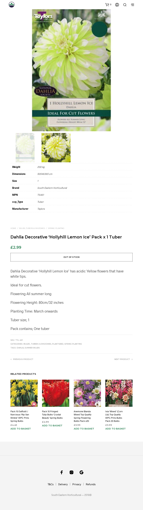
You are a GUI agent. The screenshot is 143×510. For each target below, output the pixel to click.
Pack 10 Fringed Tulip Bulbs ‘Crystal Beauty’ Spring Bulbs (52, 414)
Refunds (91, 484)
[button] (108, 4)
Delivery (63, 484)
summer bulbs (32, 348)
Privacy (76, 484)
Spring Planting (56, 228)
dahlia (20, 348)
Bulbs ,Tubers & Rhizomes (32, 228)
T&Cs (51, 484)
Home (13, 228)
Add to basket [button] (20, 428)
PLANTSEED (57, 344)
